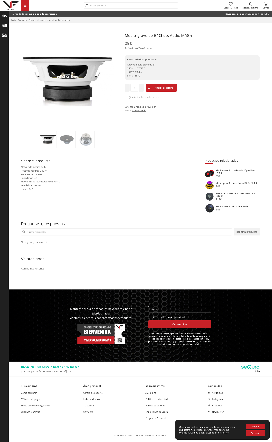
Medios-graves (46, 20)
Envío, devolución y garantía (35, 405)
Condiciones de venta (156, 411)
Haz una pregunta (246, 232)
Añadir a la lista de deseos (145, 97)
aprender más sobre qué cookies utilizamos (204, 431)
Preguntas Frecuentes (156, 418)
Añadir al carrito (164, 88)
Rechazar (255, 433)
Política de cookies (155, 405)
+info (256, 371)
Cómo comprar (29, 392)
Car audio (22, 20)
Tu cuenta (88, 405)
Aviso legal (150, 392)
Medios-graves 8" (62, 20)
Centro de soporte (93, 392)
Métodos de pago (30, 399)
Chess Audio (139, 110)
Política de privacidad (156, 399)
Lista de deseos (91, 399)
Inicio (13, 20)
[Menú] (25, 5)
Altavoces (33, 20)
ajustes (225, 432)
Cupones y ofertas (30, 411)
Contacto (88, 411)
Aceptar (256, 426)
